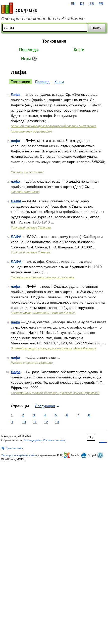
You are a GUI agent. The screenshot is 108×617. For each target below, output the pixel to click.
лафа (15, 141)
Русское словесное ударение (32, 363)
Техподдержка (32, 440)
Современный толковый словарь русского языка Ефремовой (55, 393)
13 (57, 422)
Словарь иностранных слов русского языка (42, 277)
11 (35, 422)
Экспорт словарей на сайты (19, 455)
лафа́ (15, 357)
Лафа (15, 94)
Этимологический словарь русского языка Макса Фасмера (53, 348)
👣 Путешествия (12, 448)
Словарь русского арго (27, 172)
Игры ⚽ (29, 58)
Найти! (96, 28)
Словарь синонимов (25, 192)
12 (46, 422)
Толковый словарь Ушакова (31, 227)
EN (73, 4)
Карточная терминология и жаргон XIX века (43, 313)
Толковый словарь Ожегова (30, 252)
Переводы (29, 50)
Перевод (42, 82)
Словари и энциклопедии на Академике (43, 18)
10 (24, 422)
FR (101, 4)
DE (82, 4)
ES (91, 4)
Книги (79, 50)
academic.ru (19, 8)
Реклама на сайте (54, 440)
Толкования (54, 41)
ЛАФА (16, 201)
